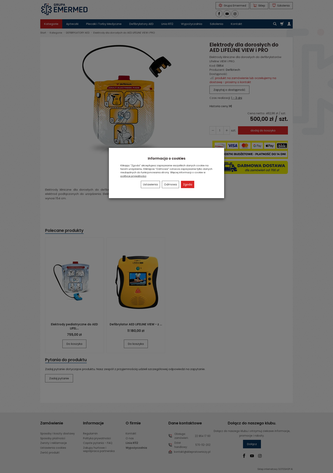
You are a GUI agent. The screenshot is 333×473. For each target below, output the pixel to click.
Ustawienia (150, 184)
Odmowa (170, 184)
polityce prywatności (133, 176)
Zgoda (187, 184)
